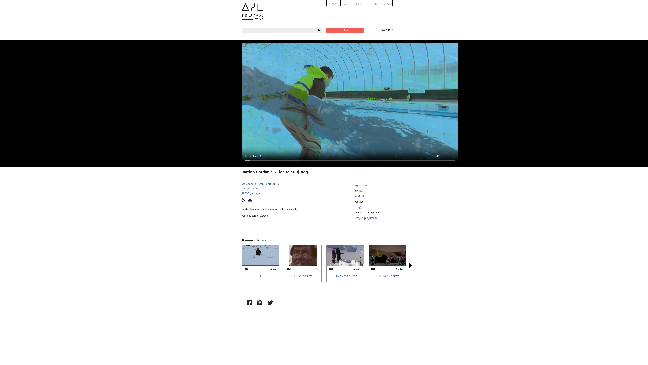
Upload (345, 30)
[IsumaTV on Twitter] (270, 304)
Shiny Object (303, 276)
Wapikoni (269, 240)
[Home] (252, 14)
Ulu (260, 276)
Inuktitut (347, 4)
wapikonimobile (269, 183)
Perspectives (374, 212)
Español (386, 4)
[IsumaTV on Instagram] (260, 304)
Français (373, 4)
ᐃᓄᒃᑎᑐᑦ (333, 4)
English (359, 4)
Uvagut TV (387, 29)
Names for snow (345, 276)
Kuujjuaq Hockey (387, 276)
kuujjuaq (359, 201)
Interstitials (360, 212)
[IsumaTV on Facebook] (249, 304)
